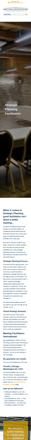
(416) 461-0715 (15, 1)
